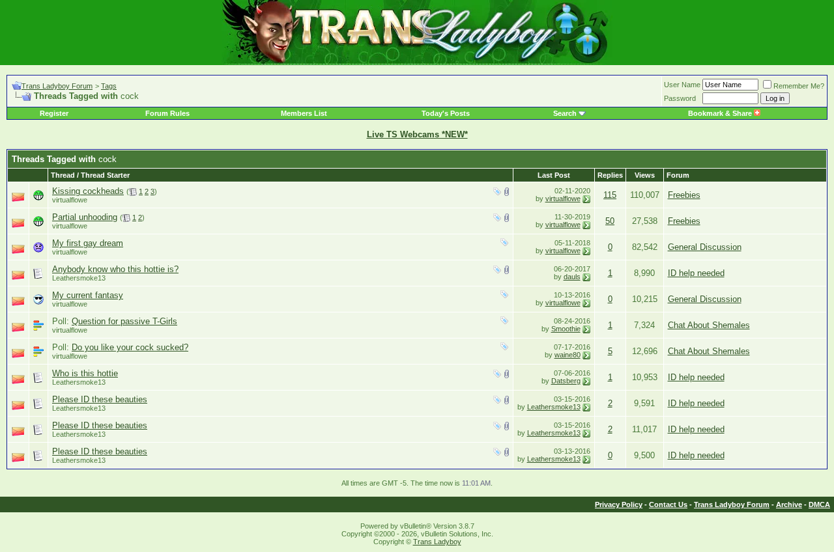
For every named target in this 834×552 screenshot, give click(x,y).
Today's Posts (446, 113)
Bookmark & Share (721, 113)
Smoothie (566, 329)
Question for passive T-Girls (124, 321)
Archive (789, 504)
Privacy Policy (618, 504)
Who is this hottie (85, 373)
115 (609, 195)
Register (54, 113)
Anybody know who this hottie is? (115, 269)
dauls (572, 277)
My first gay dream (87, 243)
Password (680, 98)
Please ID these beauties (99, 399)
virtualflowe (69, 200)
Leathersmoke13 (79, 278)
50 (609, 221)
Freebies (684, 195)
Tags (109, 86)
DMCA (819, 504)
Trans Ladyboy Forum (57, 86)
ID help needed (696, 273)
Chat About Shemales (709, 325)
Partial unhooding (84, 217)
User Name (682, 85)
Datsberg (566, 381)
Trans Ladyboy (437, 541)
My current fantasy (87, 295)
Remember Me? (798, 86)
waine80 (567, 355)
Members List (304, 113)
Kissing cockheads (88, 191)
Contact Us (668, 504)
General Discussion (704, 247)
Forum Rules (167, 113)
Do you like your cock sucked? (130, 347)
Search (565, 113)
